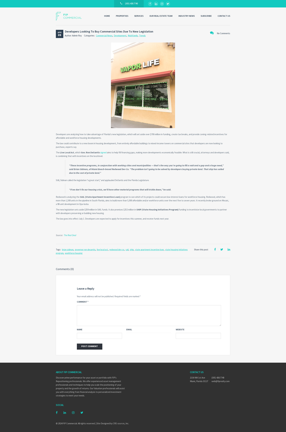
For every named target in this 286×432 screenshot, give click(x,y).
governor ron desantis (85, 249)
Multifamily (133, 35)
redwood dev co (116, 249)
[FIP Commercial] (71, 16)
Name (79, 329)
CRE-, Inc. (121, 423)
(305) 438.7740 (218, 377)
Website (180, 329)
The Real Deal (70, 235)
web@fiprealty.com (221, 381)
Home (107, 15)
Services (138, 15)
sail (127, 249)
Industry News (186, 15)
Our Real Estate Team (160, 15)
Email (129, 329)
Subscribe (206, 15)
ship (132, 249)
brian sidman (68, 249)
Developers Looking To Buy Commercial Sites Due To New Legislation (109, 31)
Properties (122, 15)
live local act (102, 249)
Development (120, 35)
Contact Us (224, 15)
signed (103, 152)
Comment (82, 301)
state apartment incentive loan (149, 249)
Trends (142, 35)
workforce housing (74, 253)
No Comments (223, 33)
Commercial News (104, 35)
